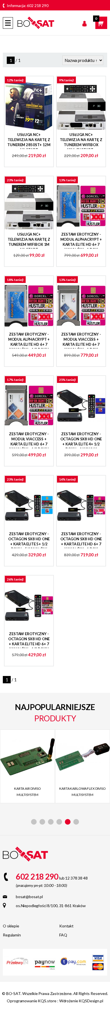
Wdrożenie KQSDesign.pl (81, 1000)
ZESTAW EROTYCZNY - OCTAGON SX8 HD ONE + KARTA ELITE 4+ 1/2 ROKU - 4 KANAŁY (81, 440)
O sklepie (11, 925)
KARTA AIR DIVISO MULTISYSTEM (27, 791)
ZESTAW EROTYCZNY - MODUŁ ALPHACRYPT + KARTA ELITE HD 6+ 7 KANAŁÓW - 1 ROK (81, 240)
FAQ (63, 934)
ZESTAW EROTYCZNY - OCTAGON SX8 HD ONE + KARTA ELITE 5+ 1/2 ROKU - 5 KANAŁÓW (29, 540)
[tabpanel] (27, 766)
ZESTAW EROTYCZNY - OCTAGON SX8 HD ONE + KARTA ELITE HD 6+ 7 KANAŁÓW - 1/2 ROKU (29, 640)
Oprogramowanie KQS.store (31, 1000)
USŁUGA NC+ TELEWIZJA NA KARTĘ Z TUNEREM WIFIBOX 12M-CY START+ (81, 140)
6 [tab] (76, 822)
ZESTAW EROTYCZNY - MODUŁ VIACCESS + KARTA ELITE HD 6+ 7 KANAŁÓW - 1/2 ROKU (29, 440)
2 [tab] (42, 822)
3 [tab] (51, 822)
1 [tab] (34, 822)
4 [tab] (59, 822)
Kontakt (66, 925)
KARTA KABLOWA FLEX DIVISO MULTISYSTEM (82, 791)
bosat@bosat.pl (29, 896)
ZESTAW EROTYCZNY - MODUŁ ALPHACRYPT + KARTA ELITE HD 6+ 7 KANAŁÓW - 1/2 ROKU (29, 340)
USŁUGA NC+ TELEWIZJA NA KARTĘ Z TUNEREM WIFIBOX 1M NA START (29, 240)
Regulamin (12, 934)
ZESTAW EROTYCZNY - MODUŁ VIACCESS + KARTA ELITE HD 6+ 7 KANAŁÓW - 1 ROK (81, 340)
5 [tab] (68, 822)
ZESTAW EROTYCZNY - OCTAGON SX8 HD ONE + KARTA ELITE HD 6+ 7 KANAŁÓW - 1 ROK (81, 540)
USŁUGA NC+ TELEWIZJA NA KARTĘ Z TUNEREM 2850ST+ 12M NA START (28, 140)
